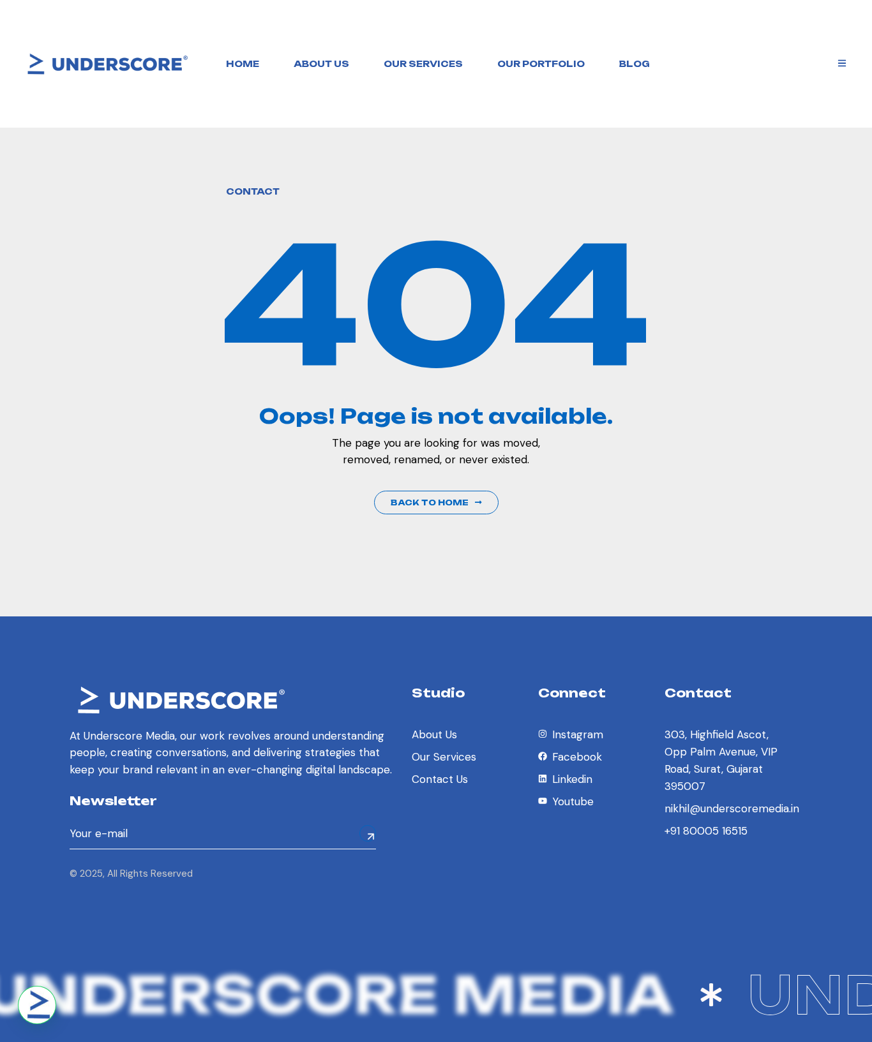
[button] (37, 1005)
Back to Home (430, 502)
